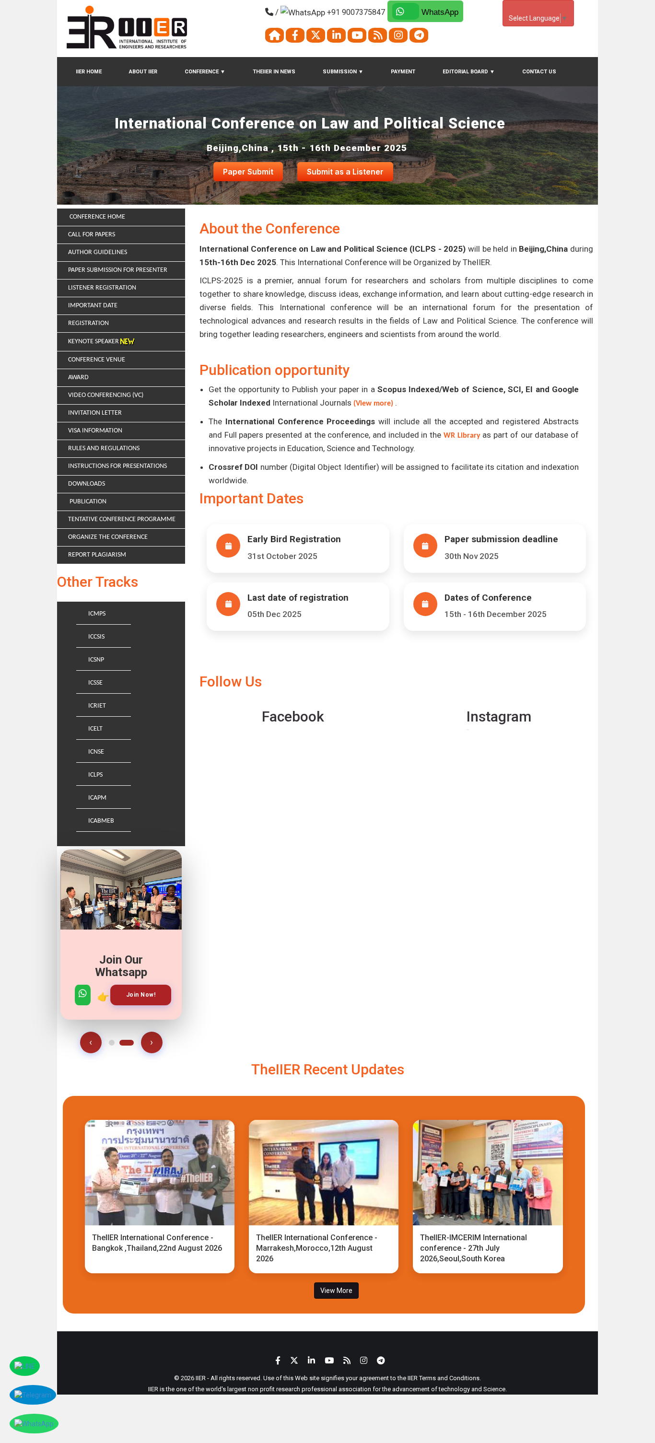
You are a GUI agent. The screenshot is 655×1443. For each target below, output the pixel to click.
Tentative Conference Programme (121, 519)
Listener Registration (102, 287)
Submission (343, 72)
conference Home (96, 217)
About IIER (143, 72)
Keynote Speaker (94, 341)
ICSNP (96, 659)
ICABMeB (101, 821)
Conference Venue (96, 359)
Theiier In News (274, 72)
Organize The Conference (108, 537)
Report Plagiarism (97, 555)
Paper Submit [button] (248, 171)
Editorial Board (469, 72)
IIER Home (89, 72)
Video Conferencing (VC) (105, 395)
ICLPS (95, 775)
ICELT (95, 729)
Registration (88, 323)
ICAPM (97, 798)
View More (336, 1290)
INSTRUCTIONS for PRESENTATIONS (117, 466)
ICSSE (95, 683)
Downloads (86, 484)
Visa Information (95, 430)
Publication (87, 501)
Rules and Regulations (104, 448)
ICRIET (97, 706)
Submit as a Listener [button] (345, 171)
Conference (205, 72)
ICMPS (96, 613)
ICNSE (96, 752)
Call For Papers (91, 234)
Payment (403, 72)
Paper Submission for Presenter (117, 270)
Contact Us (539, 72)
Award (78, 377)
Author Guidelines (97, 252)
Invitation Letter (95, 413)
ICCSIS (96, 636)
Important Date (92, 305)
